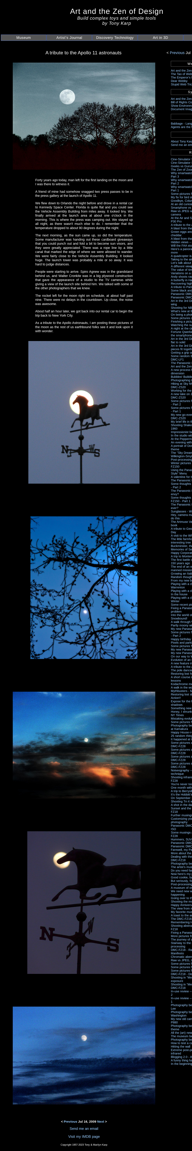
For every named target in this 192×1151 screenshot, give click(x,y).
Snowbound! (179, 618)
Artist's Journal (69, 38)
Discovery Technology (115, 38)
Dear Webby (179, 81)
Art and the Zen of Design (117, 11)
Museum (23, 38)
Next (100, 1121)
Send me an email (84, 1129)
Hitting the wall (180, 1046)
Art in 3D (160, 38)
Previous (178, 53)
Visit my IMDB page (84, 1136)
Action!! (176, 697)
